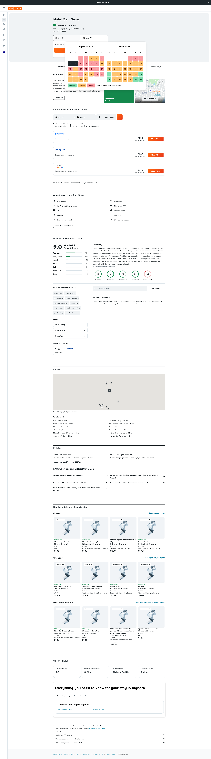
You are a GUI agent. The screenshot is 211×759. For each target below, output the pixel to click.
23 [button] (86, 74)
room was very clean (61, 303)
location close (58, 308)
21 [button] (75, 74)
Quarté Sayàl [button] (143, 542)
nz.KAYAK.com (57, 754)
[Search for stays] (4, 19)
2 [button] (86, 58)
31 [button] (141, 79)
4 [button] (96, 58)
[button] (208, 2)
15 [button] (81, 69)
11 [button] (96, 64)
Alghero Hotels (110, 754)
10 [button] (91, 64)
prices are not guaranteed (97, 728)
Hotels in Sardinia (98, 754)
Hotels (66, 754)
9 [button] (86, 64)
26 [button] (102, 74)
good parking (58, 313)
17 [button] (91, 69)
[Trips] (4, 46)
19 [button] (102, 69)
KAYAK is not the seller (64, 735)
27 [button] (70, 79)
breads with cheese (72, 313)
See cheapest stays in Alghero (154, 558)
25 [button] (97, 74)
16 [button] (86, 69)
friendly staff (58, 293)
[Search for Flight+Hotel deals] (4, 29)
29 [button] (81, 79)
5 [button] (101, 58)
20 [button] (70, 74)
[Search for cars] (4, 24)
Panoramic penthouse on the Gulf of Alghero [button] (123, 541)
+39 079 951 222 (59, 31)
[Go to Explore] (4, 35)
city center (74, 303)
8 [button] (80, 64)
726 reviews (71, 25)
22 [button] (81, 74)
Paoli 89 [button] (141, 586)
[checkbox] (64, 350)
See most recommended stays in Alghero (150, 602)
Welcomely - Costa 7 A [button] (62, 542)
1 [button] (80, 58)
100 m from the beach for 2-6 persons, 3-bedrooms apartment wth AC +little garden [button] (122, 631)
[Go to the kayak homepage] (15, 8)
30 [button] (86, 79)
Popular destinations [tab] (81, 696)
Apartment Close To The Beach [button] (149, 629)
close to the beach (72, 298)
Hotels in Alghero (98, 709)
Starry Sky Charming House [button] (92, 542)
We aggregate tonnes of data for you (69, 739)
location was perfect (73, 308)
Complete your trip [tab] (63, 696)
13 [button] (70, 69)
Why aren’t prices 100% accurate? (68, 743)
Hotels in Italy (86, 754)
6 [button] (70, 64)
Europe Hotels (75, 754)
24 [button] (91, 74)
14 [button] (75, 69)
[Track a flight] (4, 39)
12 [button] (102, 64)
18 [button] (96, 69)
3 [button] (91, 58)
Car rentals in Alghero (65, 709)
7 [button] (75, 64)
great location (59, 298)
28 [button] (75, 79)
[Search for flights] (4, 15)
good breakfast (70, 293)
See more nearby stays (157, 513)
